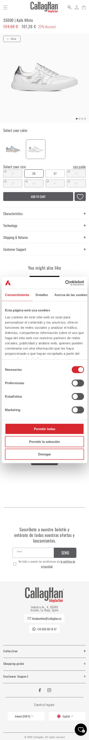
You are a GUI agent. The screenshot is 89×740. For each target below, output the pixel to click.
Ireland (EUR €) (22, 716)
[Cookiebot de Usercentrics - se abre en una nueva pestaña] (65, 283)
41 (59, 184)
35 (16, 174)
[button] (5, 7)
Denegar (44, 454)
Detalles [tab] (42, 295)
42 (80, 184)
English (66, 716)
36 (34, 173)
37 (55, 173)
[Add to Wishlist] (80, 197)
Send (65, 552)
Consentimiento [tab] (17, 295)
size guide (79, 166)
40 (37, 184)
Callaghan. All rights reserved (49, 736)
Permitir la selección (44, 441)
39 (16, 184)
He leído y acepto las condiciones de (47, 563)
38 (80, 174)
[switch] (78, 383)
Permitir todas (44, 429)
